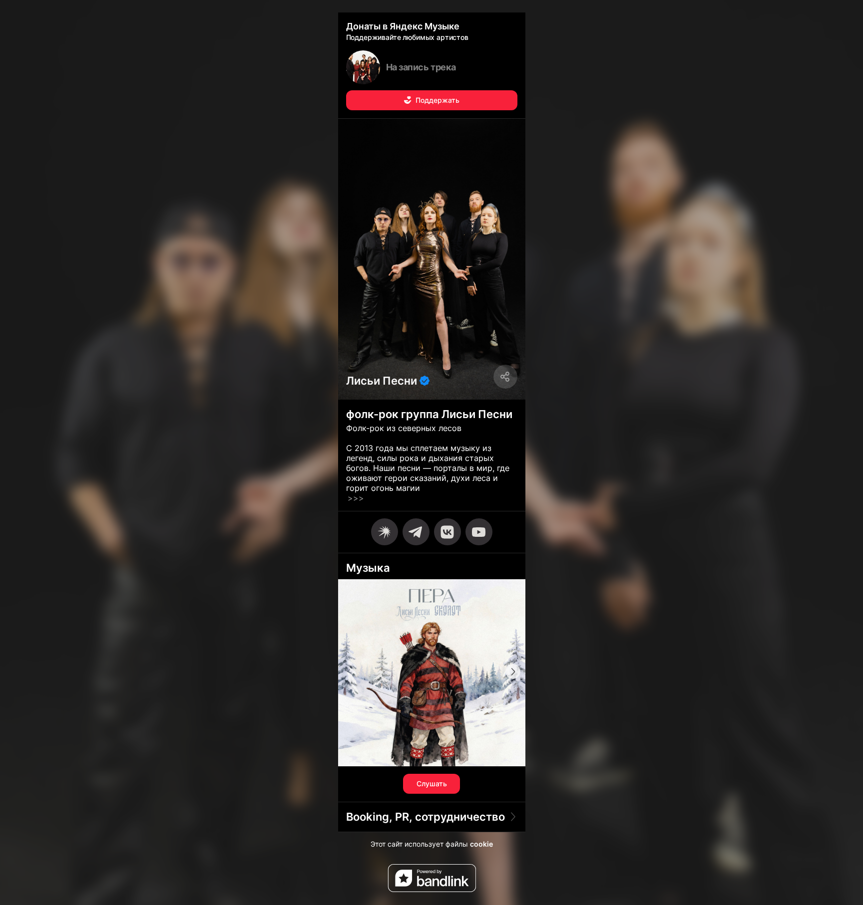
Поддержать (437, 100)
